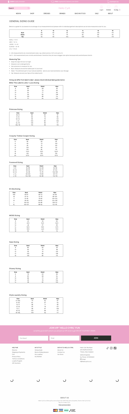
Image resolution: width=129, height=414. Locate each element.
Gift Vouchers (16, 363)
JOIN (96, 338)
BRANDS (62, 13)
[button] (28, 8)
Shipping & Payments (18, 352)
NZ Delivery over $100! (66, 2)
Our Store (60, 354)
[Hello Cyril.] (64, 7)
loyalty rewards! (17, 2)
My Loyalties (38, 354)
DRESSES (47, 13)
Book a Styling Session (42, 352)
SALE (96, 13)
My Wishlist (38, 356)
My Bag (117, 10)
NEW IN (18, 13)
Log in (101, 10)
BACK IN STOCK (80, 13)
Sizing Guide (38, 350)
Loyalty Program (17, 361)
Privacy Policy (16, 356)
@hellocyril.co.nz (86, 361)
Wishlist (108, 10)
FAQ (13, 354)
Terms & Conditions (18, 359)
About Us (60, 350)
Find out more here (64, 405)
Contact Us (114, 2)
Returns (14, 350)
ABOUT (110, 13)
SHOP (32, 13)
